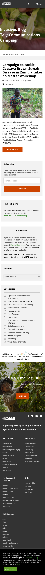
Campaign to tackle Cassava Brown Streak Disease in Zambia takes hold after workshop (22, 70)
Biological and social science (9, 465)
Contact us (28, 489)
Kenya (4, 531)
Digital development (16, 326)
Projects (5, 458)
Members (28, 492)
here (18, 564)
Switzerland (6, 540)
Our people (6, 470)
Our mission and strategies (31, 457)
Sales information (8, 503)
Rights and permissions (10, 500)
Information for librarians (7, 492)
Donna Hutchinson (18, 245)
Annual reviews (30, 444)
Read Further (12, 149)
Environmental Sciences (17, 307)
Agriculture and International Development (19, 296)
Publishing (12, 338)
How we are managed (32, 461)
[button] (28, 416)
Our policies (29, 447)
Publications (6, 461)
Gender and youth (15, 335)
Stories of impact (8, 455)
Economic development (17, 329)
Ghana (4, 525)
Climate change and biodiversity (20, 304)
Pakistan (5, 537)
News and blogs (30, 483)
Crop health (12, 317)
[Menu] (23, 58)
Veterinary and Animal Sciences (20, 301)
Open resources (8, 497)
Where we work (7, 444)
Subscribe (22, 188)
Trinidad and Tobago (10, 543)
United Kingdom (8, 546)
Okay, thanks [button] (10, 569)
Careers (28, 486)
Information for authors (10, 488)
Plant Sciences (13, 314)
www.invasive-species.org (15, 215)
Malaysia (5, 534)
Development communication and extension (21, 321)
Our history (29, 450)
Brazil (4, 519)
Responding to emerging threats (11, 451)
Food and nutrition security (18, 332)
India (4, 528)
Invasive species (14, 311)
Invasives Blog (32, 557)
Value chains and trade (17, 342)
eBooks (5, 485)
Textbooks (6, 506)
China (4, 522)
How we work (7, 447)
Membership (29, 453)
